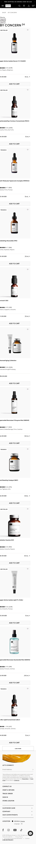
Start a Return (8, 790)
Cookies (27, 838)
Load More (18, 748)
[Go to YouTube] (15, 830)
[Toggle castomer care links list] (32, 808)
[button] (30, 833)
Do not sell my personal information (13, 838)
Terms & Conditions (7, 836)
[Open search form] (19, 5)
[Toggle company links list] (32, 811)
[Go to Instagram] (8, 830)
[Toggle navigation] (2, 5)
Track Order (7, 793)
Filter (2, 19)
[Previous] (1, 2)
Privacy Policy (25, 778)
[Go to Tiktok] (21, 830)
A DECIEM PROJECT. (7, 840)
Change (22, 821)
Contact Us (16, 780)
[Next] (34, 2)
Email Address (7, 769)
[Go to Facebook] (3, 830)
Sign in (5, 797)
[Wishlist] (27, 29)
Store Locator (8, 801)
